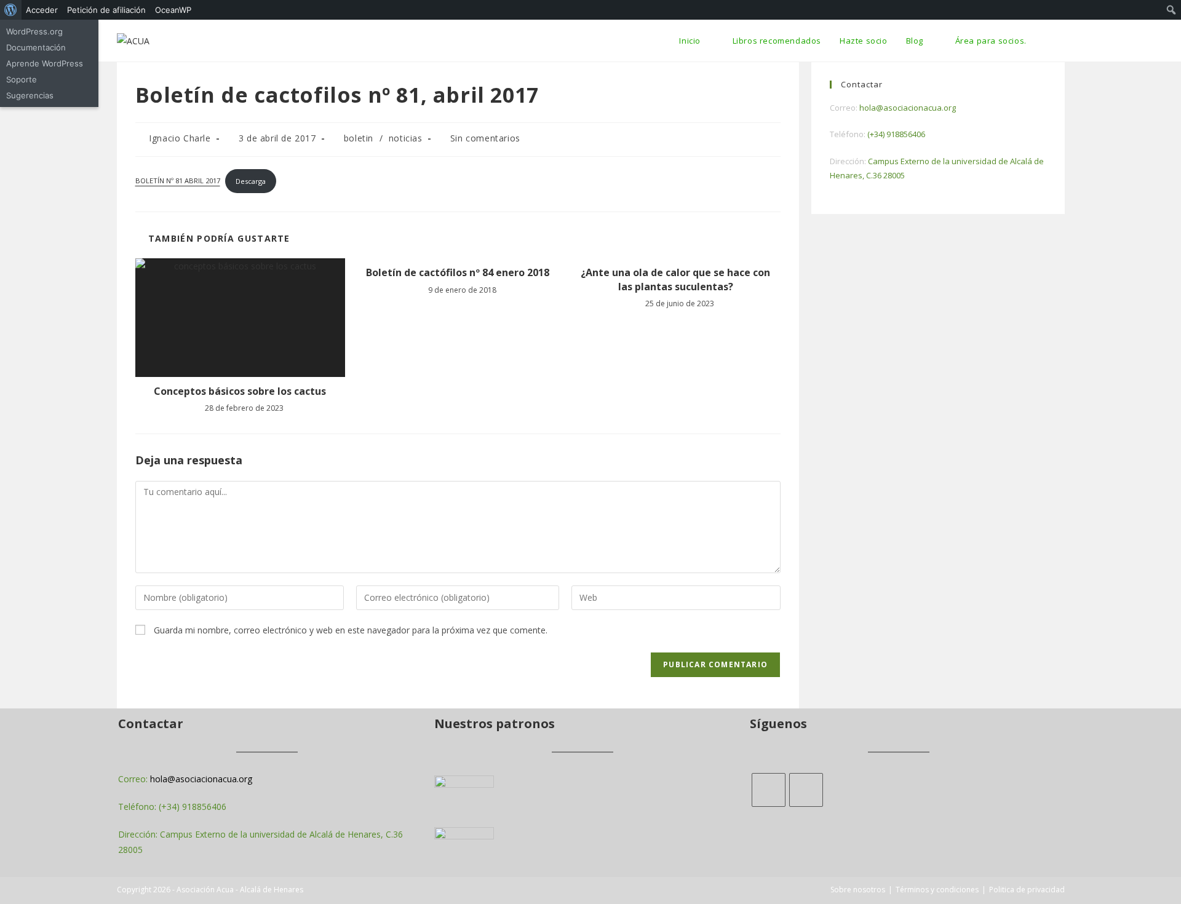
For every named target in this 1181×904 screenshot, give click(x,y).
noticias (406, 138)
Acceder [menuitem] (42, 10)
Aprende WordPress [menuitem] (44, 63)
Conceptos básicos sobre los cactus (240, 391)
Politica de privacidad (1027, 889)
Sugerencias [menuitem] (30, 95)
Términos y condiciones (937, 889)
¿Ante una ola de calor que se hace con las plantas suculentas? (675, 279)
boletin (358, 138)
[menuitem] (11, 10)
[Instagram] (806, 790)
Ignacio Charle (179, 138)
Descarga (251, 181)
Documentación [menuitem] (36, 47)
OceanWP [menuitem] (173, 10)
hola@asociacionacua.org (201, 779)
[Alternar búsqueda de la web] (1061, 40)
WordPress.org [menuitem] (34, 31)
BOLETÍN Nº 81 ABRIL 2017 (177, 181)
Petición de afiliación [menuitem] (106, 10)
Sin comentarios (485, 138)
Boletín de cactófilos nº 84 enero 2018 (457, 272)
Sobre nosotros (857, 889)
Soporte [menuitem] (21, 79)
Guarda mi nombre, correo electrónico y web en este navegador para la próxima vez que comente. (350, 630)
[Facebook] (768, 790)
